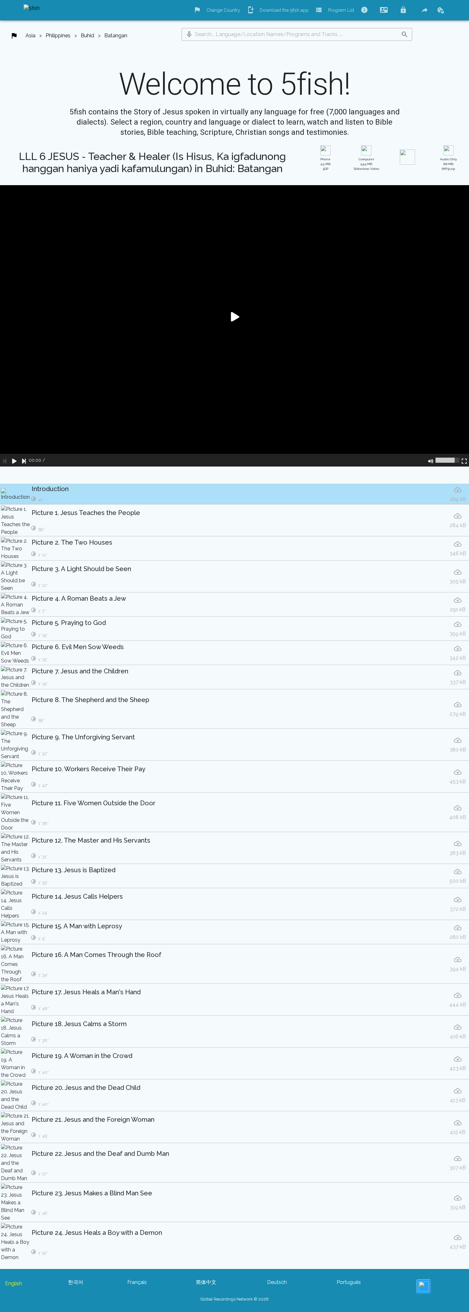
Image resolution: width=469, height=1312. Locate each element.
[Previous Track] (5, 460)
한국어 (75, 1282)
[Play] (14, 460)
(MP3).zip (448, 163)
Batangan (115, 36)
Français (137, 1282)
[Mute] (430, 460)
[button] (189, 34)
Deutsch (277, 1282)
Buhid (87, 36)
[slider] (447, 460)
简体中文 (206, 1282)
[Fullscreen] (464, 460)
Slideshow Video (366, 163)
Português (349, 1282)
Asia (30, 36)
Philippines (58, 36)
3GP (325, 163)
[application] (234, 326)
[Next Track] (24, 460)
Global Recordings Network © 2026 (234, 1299)
